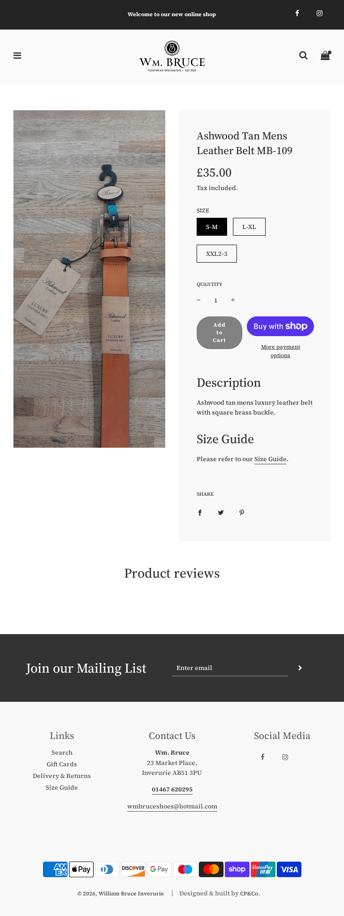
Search (62, 752)
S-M (212, 226)
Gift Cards (62, 764)
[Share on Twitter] (221, 511)
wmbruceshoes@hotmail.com (172, 806)
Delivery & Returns (62, 775)
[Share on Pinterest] (242, 511)
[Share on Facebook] (200, 511)
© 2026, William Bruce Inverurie (120, 893)
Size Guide (270, 458)
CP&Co (249, 893)
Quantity (210, 284)
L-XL (249, 226)
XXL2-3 (217, 253)
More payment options (280, 351)
